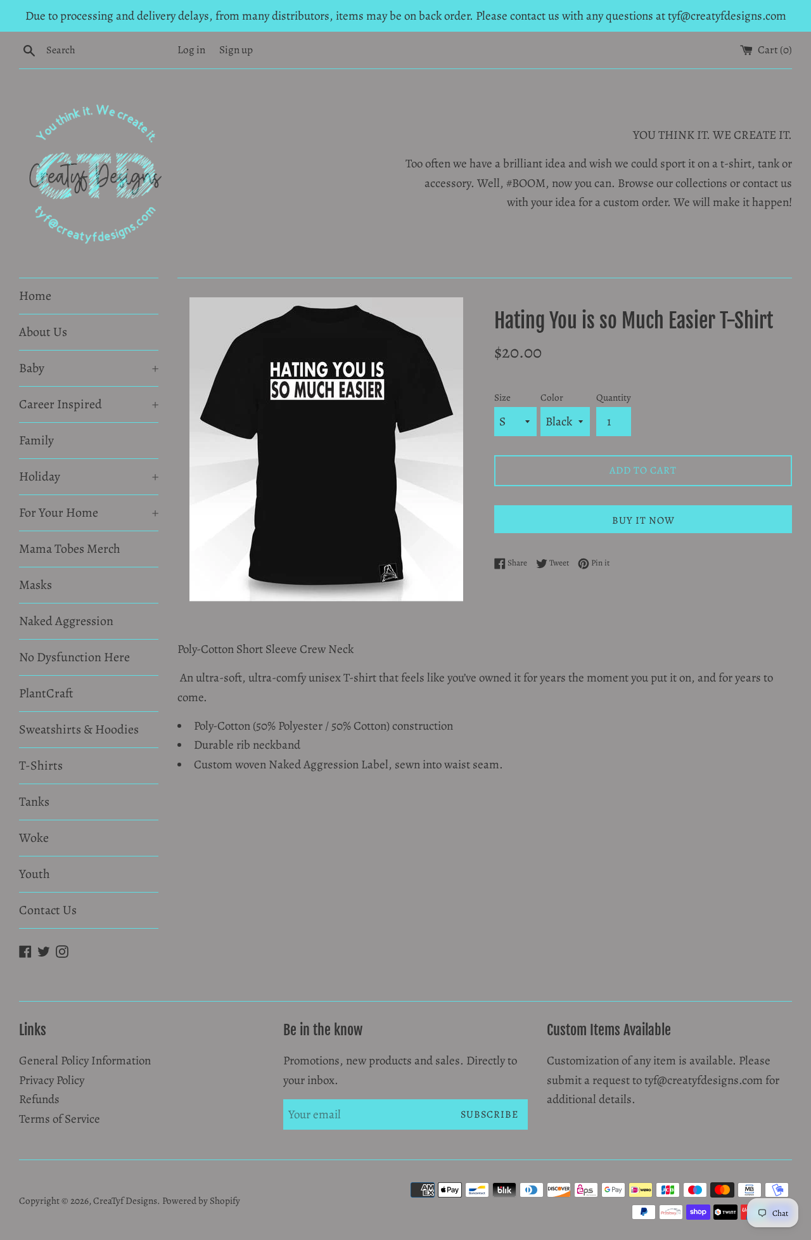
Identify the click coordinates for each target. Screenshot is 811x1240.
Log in (191, 49)
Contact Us (48, 910)
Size (502, 397)
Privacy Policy (51, 1080)
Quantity (613, 397)
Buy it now (643, 520)
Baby (88, 368)
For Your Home (88, 512)
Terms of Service (59, 1119)
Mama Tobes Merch (69, 548)
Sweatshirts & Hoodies (79, 729)
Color (551, 397)
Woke (34, 837)
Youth (34, 873)
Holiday (88, 476)
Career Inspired (88, 404)
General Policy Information (85, 1060)
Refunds (39, 1099)
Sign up (236, 49)
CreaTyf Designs (125, 1200)
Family (36, 440)
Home (35, 295)
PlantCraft (46, 693)
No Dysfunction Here (74, 657)
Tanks (34, 801)
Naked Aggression (66, 621)
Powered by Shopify (201, 1200)
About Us (43, 331)
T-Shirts (41, 765)
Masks (35, 584)
